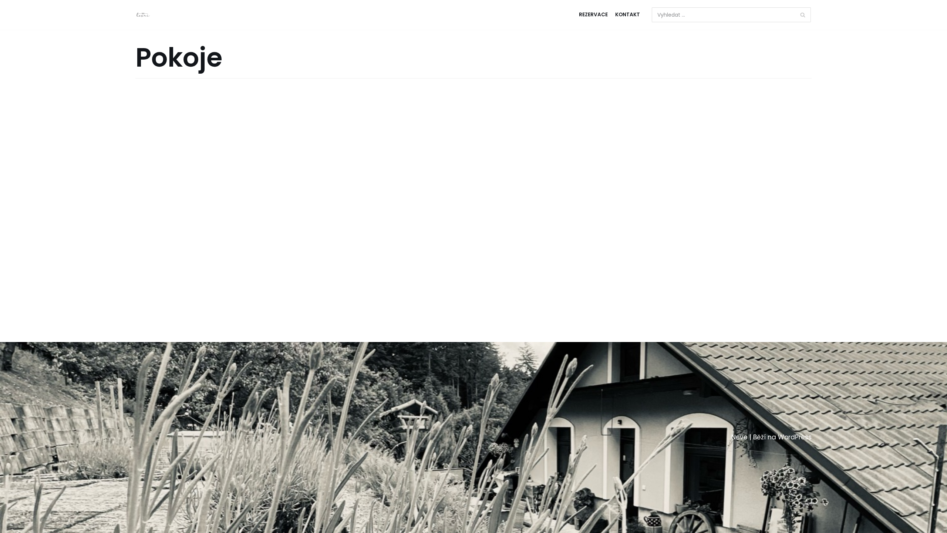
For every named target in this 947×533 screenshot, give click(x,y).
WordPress (795, 437)
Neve (739, 437)
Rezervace (593, 14)
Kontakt (627, 14)
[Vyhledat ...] (731, 14)
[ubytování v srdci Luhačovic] (143, 14)
